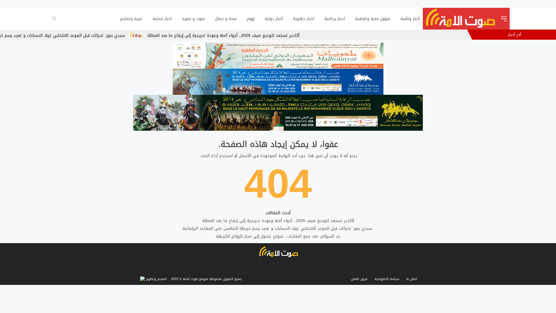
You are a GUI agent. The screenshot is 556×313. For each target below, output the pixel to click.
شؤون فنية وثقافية (372, 19)
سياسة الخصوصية (386, 279)
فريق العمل (359, 279)
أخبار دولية (274, 19)
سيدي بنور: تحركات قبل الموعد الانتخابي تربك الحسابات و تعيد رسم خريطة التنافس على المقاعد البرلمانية (278, 228)
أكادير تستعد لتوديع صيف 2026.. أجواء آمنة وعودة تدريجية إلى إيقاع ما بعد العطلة (245, 35)
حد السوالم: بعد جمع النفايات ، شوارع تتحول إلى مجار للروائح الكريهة (278, 236)
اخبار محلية (162, 19)
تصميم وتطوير (156, 279)
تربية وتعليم (131, 19)
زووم (251, 19)
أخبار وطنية (410, 19)
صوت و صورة (193, 19)
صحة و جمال (226, 19)
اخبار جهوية (303, 19)
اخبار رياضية (334, 19)
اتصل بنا (411, 279)
